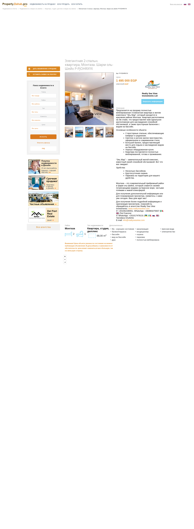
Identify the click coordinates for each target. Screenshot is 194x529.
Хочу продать (63, 4)
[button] (111, 132)
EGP (126, 84)
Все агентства (43, 227)
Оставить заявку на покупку (44, 74)
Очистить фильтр (43, 143)
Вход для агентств (176, 4)
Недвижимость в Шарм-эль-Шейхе (31, 9)
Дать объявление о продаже (44, 68)
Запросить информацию (153, 101)
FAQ (43, 148)
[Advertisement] (97, 42)
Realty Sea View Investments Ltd (150, 94)
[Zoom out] (64, 259)
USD (118, 84)
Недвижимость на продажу (42, 4)
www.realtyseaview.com (139, 208)
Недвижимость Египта (10, 9)
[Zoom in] (64, 256)
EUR (122, 84)
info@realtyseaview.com (134, 220)
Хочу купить (76, 4)
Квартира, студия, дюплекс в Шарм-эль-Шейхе (60, 9)
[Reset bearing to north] (64, 262)
